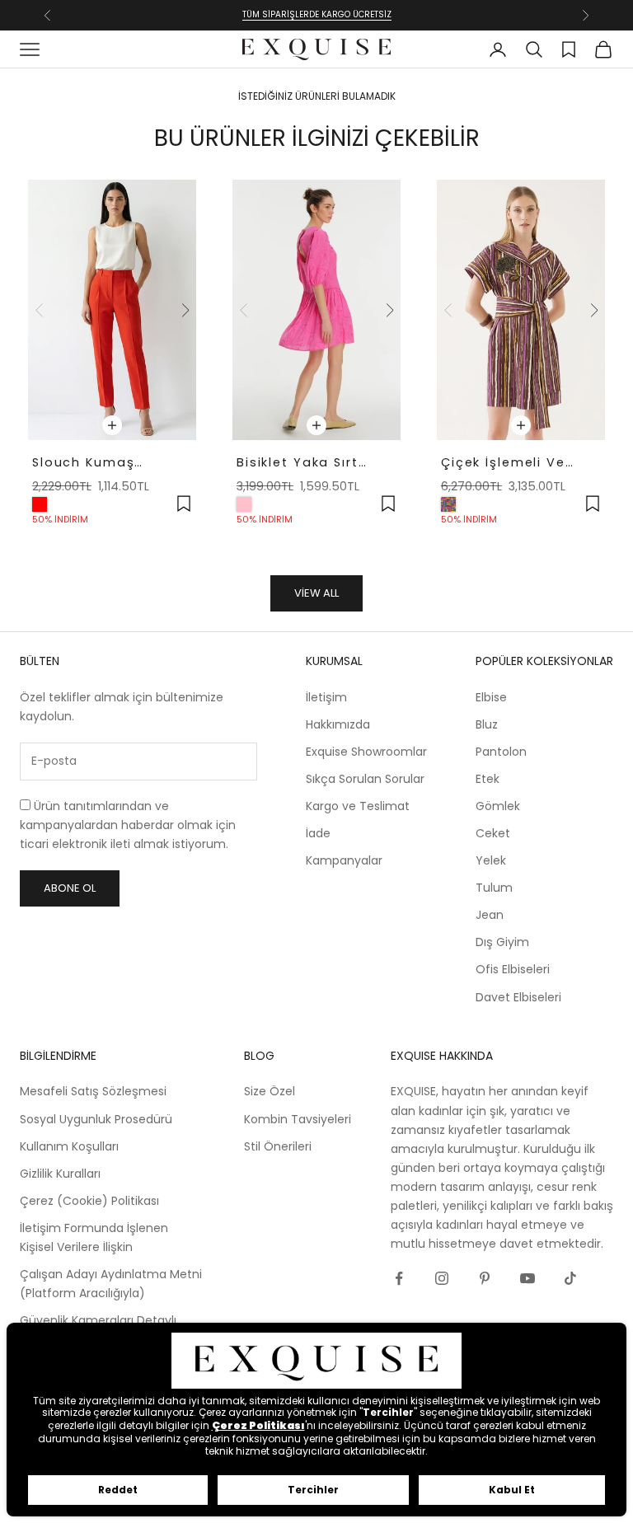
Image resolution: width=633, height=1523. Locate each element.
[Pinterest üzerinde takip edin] (484, 1278)
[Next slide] (184, 310)
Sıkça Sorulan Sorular (365, 779)
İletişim (326, 697)
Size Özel (269, 1091)
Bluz (487, 724)
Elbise (491, 697)
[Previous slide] (39, 310)
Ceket (493, 833)
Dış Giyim (502, 942)
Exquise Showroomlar (366, 751)
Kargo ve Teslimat (358, 806)
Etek (487, 779)
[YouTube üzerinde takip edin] (527, 1278)
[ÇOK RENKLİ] (448, 504)
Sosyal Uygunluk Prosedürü (96, 1119)
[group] (112, 309)
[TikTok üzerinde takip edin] (570, 1278)
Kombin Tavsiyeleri (297, 1119)
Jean (490, 915)
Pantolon (501, 751)
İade (318, 833)
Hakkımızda (338, 724)
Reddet (118, 1490)
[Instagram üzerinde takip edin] (442, 1278)
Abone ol (70, 888)
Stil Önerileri (278, 1146)
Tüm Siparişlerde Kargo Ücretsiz (317, 14)
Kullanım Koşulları (69, 1146)
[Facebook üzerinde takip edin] (399, 1278)
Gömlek (498, 806)
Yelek (491, 860)
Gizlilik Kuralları (60, 1173)
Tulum (494, 887)
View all (316, 593)
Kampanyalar (344, 860)
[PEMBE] (244, 504)
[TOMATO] (39, 504)
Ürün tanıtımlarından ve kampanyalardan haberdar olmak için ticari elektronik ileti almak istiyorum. (128, 825)
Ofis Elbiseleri (513, 969)
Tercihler (313, 1490)
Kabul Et (512, 1490)
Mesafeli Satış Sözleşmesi (93, 1091)
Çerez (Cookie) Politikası (89, 1201)
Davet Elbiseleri (518, 997)
